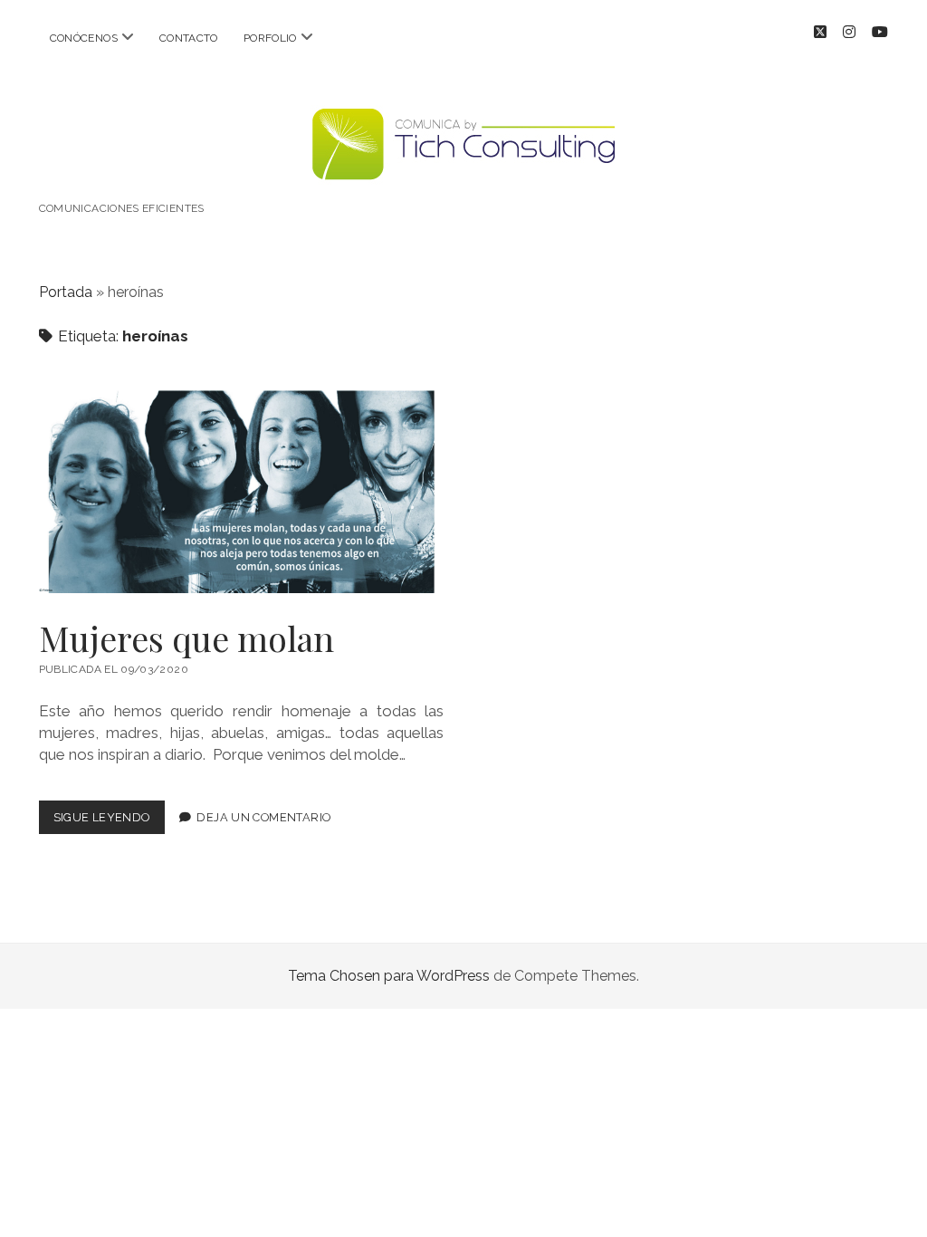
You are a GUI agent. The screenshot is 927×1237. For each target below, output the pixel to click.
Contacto (188, 38)
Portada (65, 292)
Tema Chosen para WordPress (389, 975)
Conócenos (84, 38)
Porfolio (270, 38)
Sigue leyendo (109, 822)
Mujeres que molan (241, 491)
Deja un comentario (263, 817)
